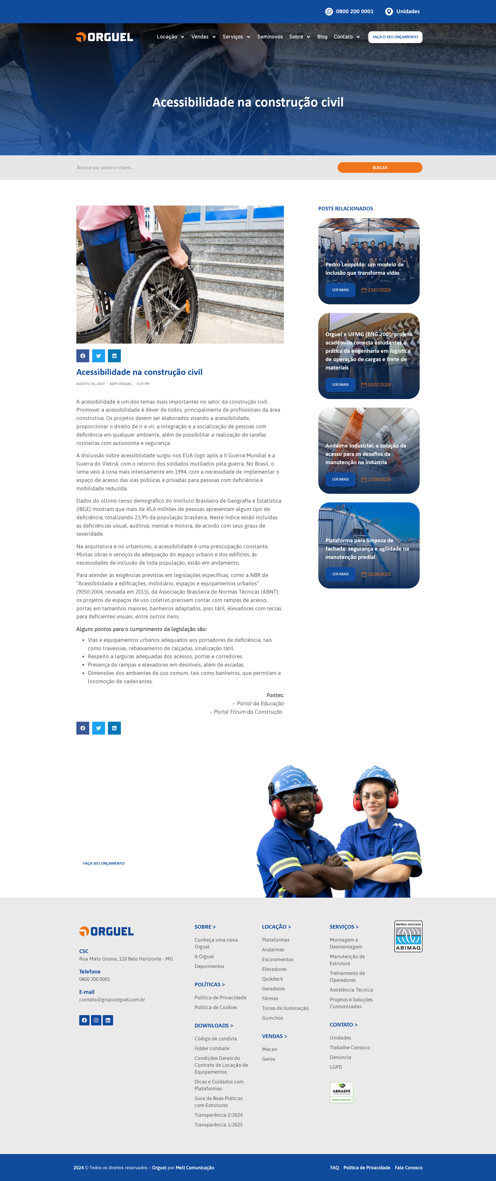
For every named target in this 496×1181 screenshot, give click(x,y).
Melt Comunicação (195, 1167)
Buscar (380, 167)
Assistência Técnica (351, 990)
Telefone (90, 972)
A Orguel (204, 956)
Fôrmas (270, 998)
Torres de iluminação (285, 1008)
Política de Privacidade (220, 997)
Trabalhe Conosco (350, 1047)
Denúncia (340, 1057)
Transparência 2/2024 (219, 1115)
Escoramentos (277, 959)
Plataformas (275, 940)
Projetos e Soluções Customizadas (351, 1003)
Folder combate (212, 1048)
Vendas (200, 37)
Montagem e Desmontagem (346, 943)
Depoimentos (209, 966)
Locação (167, 37)
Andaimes (273, 949)
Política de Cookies (216, 1007)
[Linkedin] (108, 1020)
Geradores (273, 989)
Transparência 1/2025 (219, 1125)
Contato (343, 37)
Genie (268, 1059)
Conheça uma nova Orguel (216, 943)
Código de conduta (216, 1038)
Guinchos (272, 1018)
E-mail (86, 992)
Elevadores (274, 969)
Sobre (296, 37)
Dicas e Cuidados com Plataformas (219, 1085)
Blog (322, 37)
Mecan (269, 1049)
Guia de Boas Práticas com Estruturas (219, 1101)
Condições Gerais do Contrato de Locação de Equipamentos (221, 1065)
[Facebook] (84, 1020)
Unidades (340, 1038)
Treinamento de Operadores (347, 976)
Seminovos (270, 37)
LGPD (336, 1067)
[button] (82, 355)
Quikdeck (272, 979)
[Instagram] (96, 1020)
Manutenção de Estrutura (347, 960)
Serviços (233, 37)
